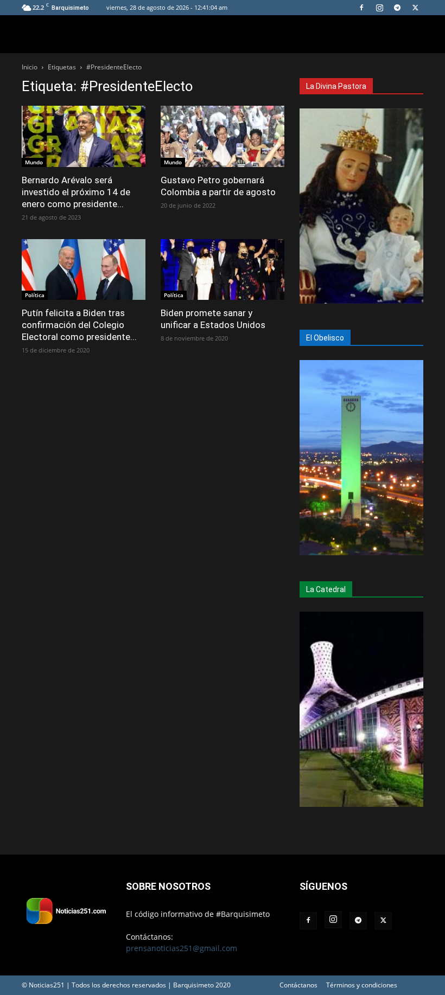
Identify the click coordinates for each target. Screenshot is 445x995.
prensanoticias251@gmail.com (181, 948)
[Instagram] (379, 7)
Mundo (34, 162)
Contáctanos (298, 985)
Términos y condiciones (361, 985)
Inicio (29, 67)
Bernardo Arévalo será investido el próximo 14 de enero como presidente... (76, 192)
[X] (415, 7)
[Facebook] (361, 7)
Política (34, 295)
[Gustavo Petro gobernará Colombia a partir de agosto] (222, 136)
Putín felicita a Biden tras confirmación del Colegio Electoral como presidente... (79, 324)
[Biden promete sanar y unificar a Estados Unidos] (222, 269)
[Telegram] (397, 7)
